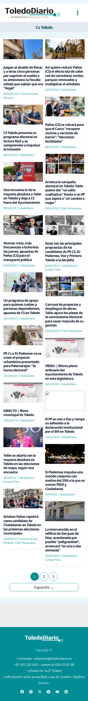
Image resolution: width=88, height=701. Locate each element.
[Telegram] (48, 692)
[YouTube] (57, 692)
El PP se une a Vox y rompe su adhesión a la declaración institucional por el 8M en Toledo (65, 425)
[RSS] (66, 692)
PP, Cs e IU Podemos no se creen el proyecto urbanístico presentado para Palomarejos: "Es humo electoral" (22, 361)
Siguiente (44, 587)
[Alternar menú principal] (77, 13)
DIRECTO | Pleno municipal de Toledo (18, 412)
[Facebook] (22, 692)
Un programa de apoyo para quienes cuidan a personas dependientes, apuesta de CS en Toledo (21, 306)
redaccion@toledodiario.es (53, 658)
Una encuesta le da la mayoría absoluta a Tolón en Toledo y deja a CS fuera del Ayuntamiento (22, 195)
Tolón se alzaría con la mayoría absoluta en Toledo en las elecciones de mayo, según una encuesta (21, 463)
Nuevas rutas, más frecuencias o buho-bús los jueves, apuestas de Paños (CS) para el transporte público (21, 251)
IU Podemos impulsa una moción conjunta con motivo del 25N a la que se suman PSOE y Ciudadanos (65, 480)
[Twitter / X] (40, 692)
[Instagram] (31, 692)
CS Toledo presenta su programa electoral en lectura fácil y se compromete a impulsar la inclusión (21, 141)
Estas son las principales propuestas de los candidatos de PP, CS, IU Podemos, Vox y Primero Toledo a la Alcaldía (63, 251)
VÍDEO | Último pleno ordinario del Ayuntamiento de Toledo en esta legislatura (64, 371)
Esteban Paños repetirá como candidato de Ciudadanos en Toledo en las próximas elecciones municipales (22, 524)
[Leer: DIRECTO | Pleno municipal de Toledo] (23, 392)
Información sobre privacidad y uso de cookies (38, 677)
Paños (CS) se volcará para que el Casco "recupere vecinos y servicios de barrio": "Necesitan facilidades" (64, 132)
